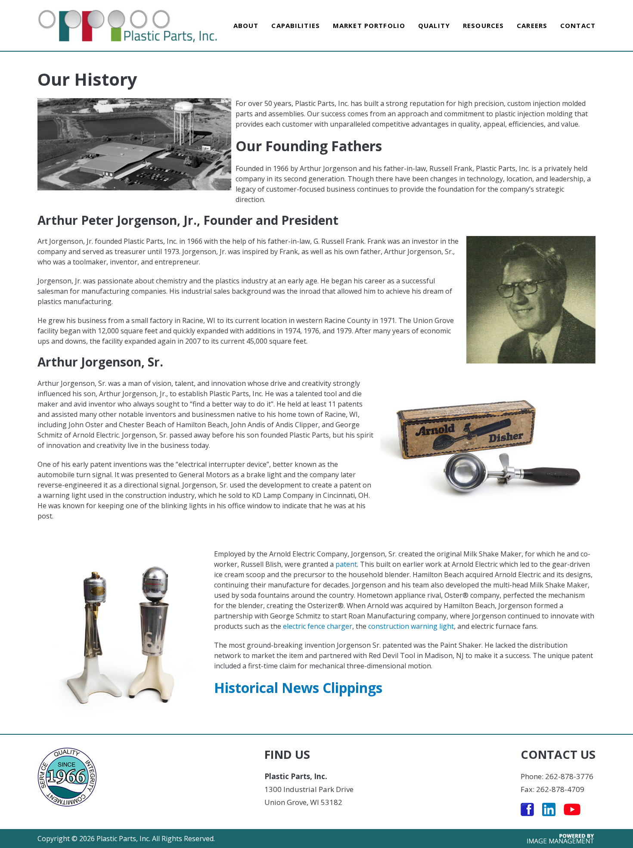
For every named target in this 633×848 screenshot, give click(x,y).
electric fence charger (317, 626)
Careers (532, 25)
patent (346, 564)
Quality (434, 25)
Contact (578, 25)
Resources (483, 25)
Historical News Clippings (298, 687)
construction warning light (411, 626)
